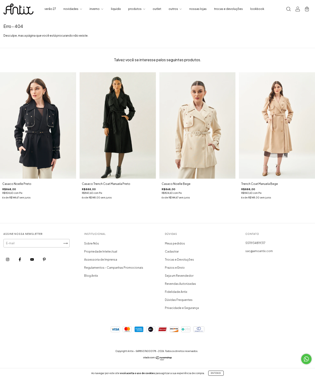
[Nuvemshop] (157, 359)
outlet (157, 9)
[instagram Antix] (7, 259)
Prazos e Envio (175, 267)
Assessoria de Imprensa (100, 259)
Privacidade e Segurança (182, 308)
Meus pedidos (175, 243)
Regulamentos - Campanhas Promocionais (113, 267)
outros (173, 9)
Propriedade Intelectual (100, 251)
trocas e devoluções (228, 9)
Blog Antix (91, 275)
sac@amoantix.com (259, 251)
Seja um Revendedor (179, 275)
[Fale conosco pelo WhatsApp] (306, 359)
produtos (135, 9)
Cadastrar (172, 251)
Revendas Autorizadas (180, 283)
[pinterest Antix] (44, 259)
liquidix (116, 9)
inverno (94, 9)
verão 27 (50, 9)
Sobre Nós (91, 243)
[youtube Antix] (32, 259)
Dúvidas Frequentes (179, 300)
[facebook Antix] (20, 259)
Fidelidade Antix (176, 292)
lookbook (257, 9)
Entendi (216, 373)
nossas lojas (198, 9)
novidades (71, 9)
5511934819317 (255, 243)
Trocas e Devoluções (179, 259)
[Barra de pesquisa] (288, 9)
